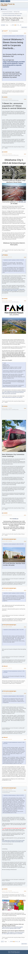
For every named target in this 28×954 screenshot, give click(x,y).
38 (12, 25)
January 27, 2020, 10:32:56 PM (7, 890)
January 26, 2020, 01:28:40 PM (7, 514)
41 (17, 25)
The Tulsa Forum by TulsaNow (7, 4)
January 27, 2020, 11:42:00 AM (7, 541)
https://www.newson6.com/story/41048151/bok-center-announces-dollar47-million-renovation (13, 290)
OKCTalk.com (22, 202)
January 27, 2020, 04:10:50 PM (7, 789)
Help (9, 951)
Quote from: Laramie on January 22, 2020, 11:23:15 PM (13, 629)
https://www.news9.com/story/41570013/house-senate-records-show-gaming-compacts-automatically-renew (13, 841)
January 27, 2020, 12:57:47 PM (7, 693)
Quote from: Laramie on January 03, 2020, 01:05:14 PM (13, 544)
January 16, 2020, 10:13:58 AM (7, 32)
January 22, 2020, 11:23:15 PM (7, 300)
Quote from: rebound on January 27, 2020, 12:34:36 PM (13, 696)
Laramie (5, 97)
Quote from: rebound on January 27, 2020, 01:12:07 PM (13, 795)
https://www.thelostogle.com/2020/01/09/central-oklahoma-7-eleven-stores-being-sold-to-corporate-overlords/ (14, 64)
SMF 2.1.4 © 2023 (11, 952)
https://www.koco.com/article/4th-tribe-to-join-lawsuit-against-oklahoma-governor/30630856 (13, 933)
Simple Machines (17, 952)
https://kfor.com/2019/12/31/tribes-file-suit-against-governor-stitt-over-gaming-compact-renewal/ (12, 927)
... (11, 25)
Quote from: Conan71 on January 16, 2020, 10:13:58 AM (14, 593)
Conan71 (5, 31)
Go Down (3, 25)
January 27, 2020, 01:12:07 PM (7, 739)
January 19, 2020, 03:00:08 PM (7, 153)
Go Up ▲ (18, 951)
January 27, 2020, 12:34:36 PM (7, 668)
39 (13, 25)
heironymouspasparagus (9, 539)
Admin (20, 13)
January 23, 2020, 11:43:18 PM (7, 408)
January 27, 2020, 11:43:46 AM (7, 590)
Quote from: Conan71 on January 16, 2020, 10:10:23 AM (14, 260)
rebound (5, 666)
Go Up (2, 941)
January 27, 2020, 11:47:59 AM (7, 626)
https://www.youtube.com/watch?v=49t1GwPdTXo (12, 397)
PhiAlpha (5, 255)
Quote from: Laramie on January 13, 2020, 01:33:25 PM (13, 35)
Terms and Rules (13, 951)
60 (20, 25)
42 (18, 25)
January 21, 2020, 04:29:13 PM (7, 256)
